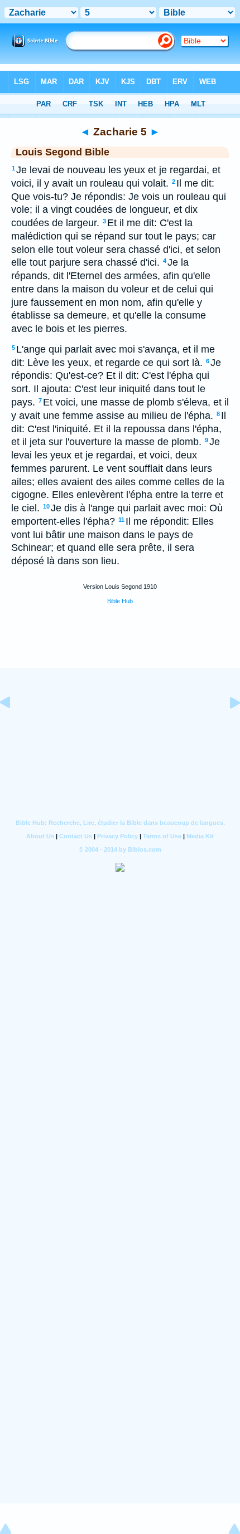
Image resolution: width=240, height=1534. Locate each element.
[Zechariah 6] (226, 727)
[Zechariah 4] (14, 727)
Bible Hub (120, 601)
